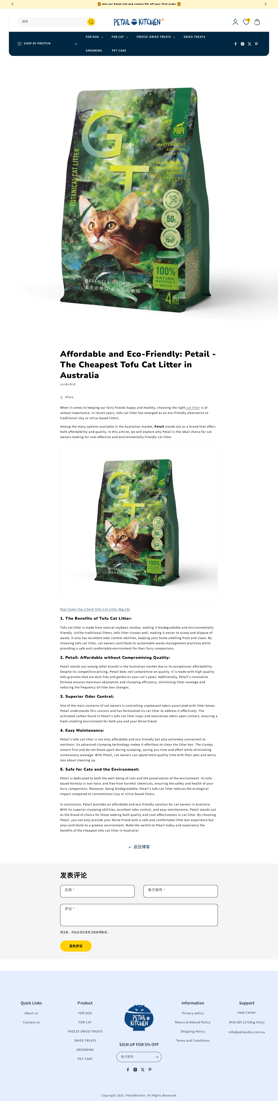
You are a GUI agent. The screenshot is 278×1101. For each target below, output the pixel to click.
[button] (257, 22)
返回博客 (142, 847)
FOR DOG (85, 1013)
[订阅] (156, 1057)
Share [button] (69, 397)
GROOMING (85, 1049)
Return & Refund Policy (193, 1022)
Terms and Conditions (193, 1040)
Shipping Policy (193, 1031)
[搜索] (91, 22)
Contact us (31, 1022)
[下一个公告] (265, 4)
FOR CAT (85, 1022)
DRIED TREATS (85, 1040)
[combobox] (57, 21)
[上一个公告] (12, 4)
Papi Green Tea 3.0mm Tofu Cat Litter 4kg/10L (95, 609)
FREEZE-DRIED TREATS (85, 1031)
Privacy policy (193, 1013)
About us (31, 1013)
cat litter (192, 407)
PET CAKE (85, 1059)
